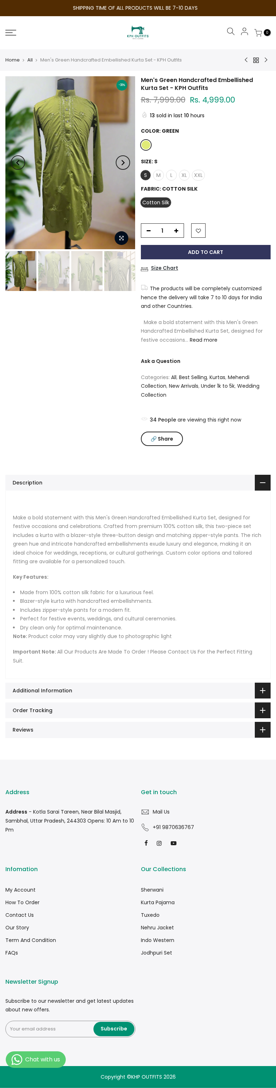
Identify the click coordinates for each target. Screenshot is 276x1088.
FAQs (11, 952)
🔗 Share (162, 438)
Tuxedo (150, 915)
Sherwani (152, 889)
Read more (202, 339)
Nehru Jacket (157, 927)
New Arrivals (183, 386)
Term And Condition (30, 940)
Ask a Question (160, 361)
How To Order (22, 902)
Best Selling (193, 377)
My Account (20, 889)
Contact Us (19, 915)
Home (12, 60)
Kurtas (217, 377)
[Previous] (18, 162)
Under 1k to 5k (218, 386)
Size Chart (164, 268)
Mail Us (161, 811)
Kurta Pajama (158, 902)
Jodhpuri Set (156, 952)
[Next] (123, 162)
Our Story (17, 927)
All (30, 60)
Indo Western (157, 940)
